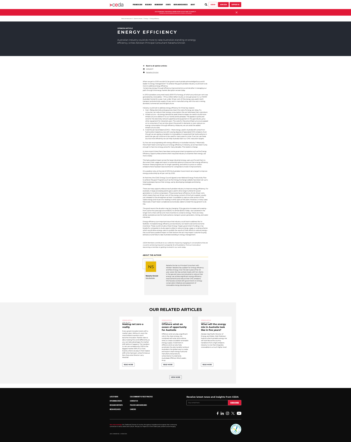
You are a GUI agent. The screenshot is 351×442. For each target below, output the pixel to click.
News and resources (181, 4)
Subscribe (234, 402)
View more (175, 377)
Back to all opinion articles (156, 66)
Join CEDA (223, 4)
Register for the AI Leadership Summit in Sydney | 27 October (175, 13)
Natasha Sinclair (152, 72)
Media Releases (115, 409)
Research (148, 4)
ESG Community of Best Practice (141, 397)
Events (168, 4)
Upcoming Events (116, 401)
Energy (146, 18)
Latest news (114, 397)
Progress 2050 (137, 4)
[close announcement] (236, 12)
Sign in (213, 4)
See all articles (150, 278)
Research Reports (116, 405)
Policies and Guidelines (138, 405)
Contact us (134, 401)
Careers (133, 409)
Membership (159, 4)
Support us (235, 4)
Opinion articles (138, 18)
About (193, 4)
